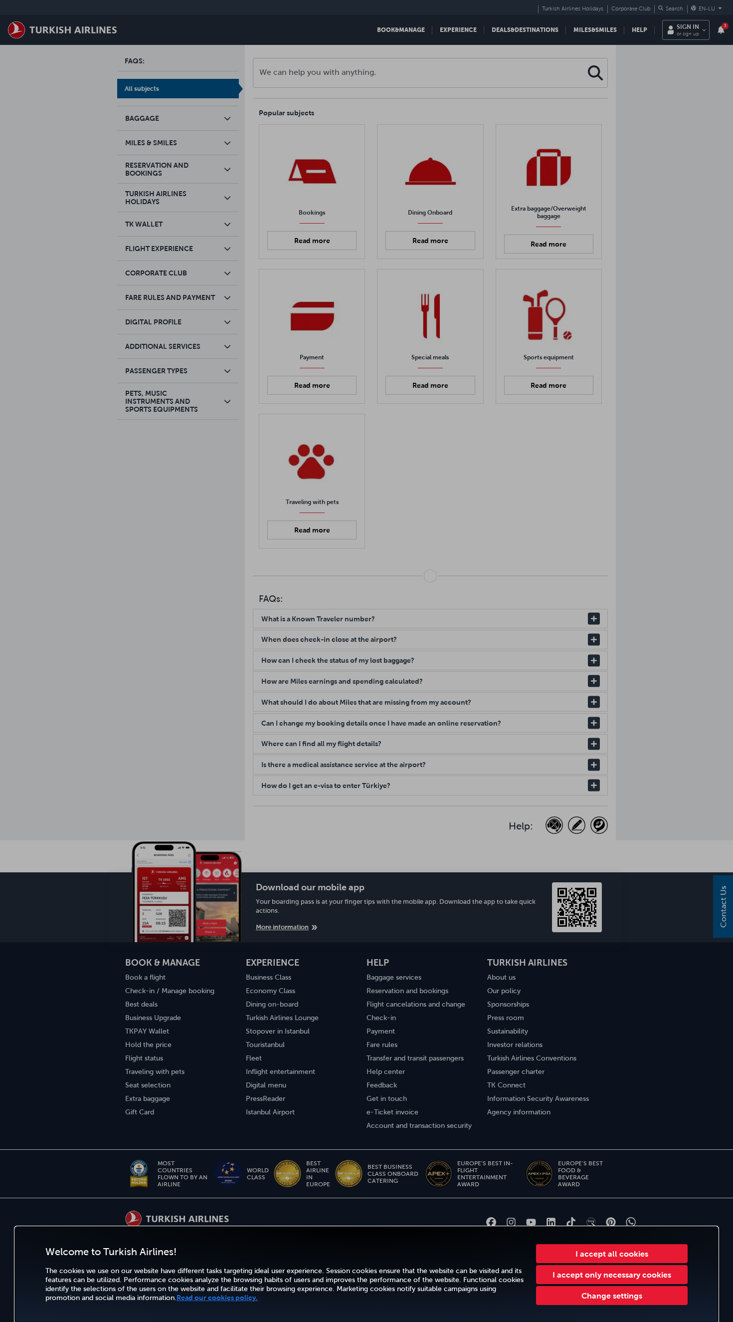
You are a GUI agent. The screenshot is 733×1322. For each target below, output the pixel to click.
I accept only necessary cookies (611, 1274)
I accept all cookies (611, 1253)
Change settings (611, 1295)
